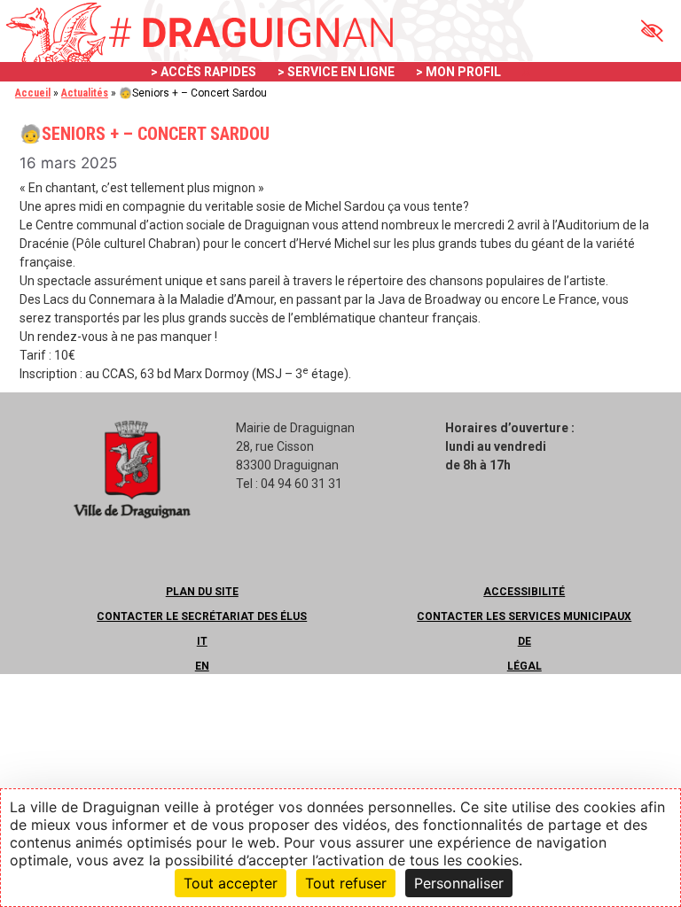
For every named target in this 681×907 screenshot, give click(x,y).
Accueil (33, 93)
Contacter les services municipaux (524, 616)
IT (202, 641)
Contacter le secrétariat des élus (202, 616)
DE (524, 641)
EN (202, 666)
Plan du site (202, 591)
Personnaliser (459, 883)
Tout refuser (346, 883)
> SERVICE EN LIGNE (336, 72)
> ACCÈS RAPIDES (203, 72)
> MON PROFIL (458, 72)
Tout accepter (231, 883)
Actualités (84, 93)
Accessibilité (524, 591)
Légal (524, 666)
